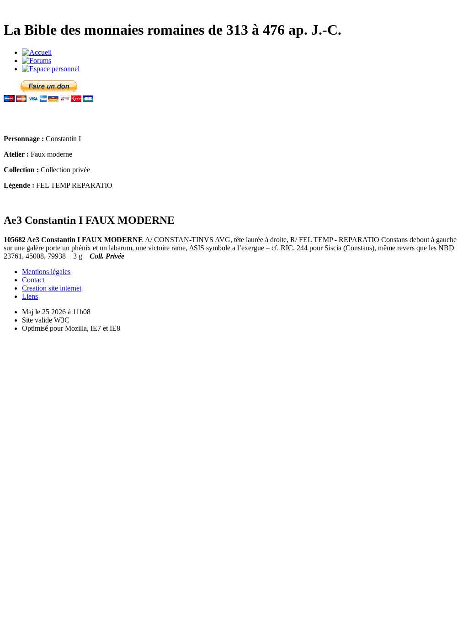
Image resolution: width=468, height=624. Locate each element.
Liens (30, 296)
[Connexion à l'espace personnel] (51, 69)
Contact (33, 280)
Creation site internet (51, 288)
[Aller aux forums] (36, 60)
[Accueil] (37, 52)
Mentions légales (46, 271)
